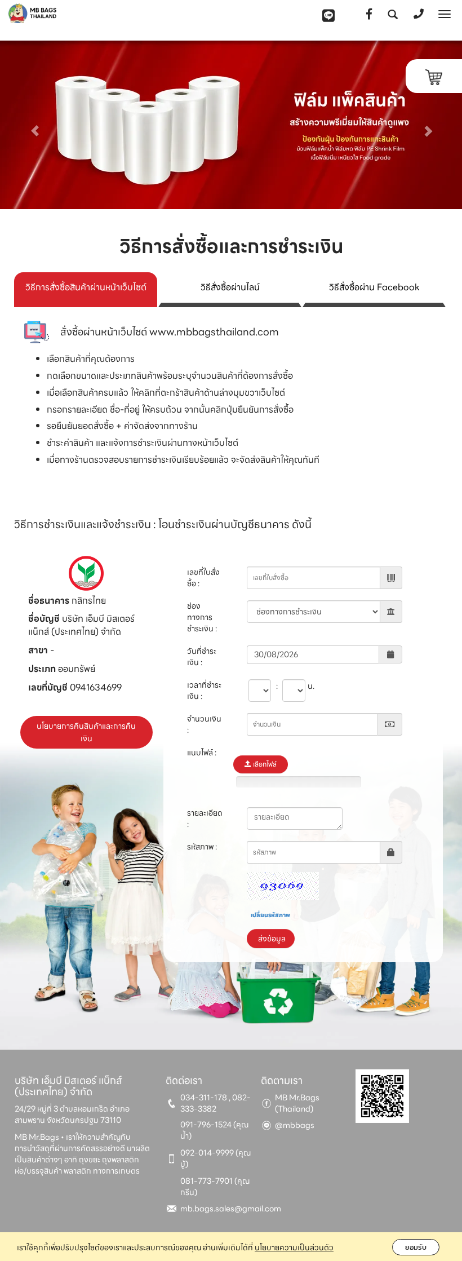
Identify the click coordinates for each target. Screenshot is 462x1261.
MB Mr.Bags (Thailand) (297, 1103)
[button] (34, 125)
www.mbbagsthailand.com (214, 332)
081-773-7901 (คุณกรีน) (215, 1186)
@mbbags (294, 1125)
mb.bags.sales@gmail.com (230, 1208)
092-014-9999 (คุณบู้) (215, 1158)
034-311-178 (203, 1097)
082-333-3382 (215, 1103)
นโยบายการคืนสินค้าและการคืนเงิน (86, 732)
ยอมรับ (416, 1247)
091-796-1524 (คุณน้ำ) (214, 1130)
